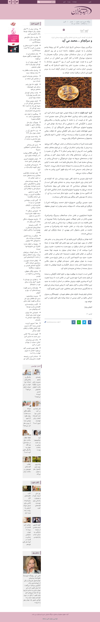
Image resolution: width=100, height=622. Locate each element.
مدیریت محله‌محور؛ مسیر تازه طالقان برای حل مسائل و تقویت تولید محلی (32, 298)
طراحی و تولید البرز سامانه (50, 618)
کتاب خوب (35, 482)
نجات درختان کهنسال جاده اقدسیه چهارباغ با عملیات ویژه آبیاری (32, 95)
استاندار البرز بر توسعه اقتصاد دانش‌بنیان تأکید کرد (31, 357)
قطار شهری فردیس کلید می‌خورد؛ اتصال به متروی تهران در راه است (31, 350)
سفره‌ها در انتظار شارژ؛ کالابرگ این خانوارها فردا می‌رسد (32, 246)
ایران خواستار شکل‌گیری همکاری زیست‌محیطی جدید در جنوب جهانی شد (31, 175)
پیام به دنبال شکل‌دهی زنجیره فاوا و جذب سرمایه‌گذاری (32, 40)
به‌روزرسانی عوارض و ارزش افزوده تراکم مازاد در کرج (32, 167)
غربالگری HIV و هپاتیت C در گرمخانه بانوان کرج (31, 154)
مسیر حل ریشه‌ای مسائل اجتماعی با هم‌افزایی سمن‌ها (32, 147)
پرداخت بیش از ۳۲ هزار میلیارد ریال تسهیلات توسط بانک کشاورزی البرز (31, 31)
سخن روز (36, 552)
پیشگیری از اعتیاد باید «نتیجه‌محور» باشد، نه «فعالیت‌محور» (32, 116)
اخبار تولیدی (36, 366)
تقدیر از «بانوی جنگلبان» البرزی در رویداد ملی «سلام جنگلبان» (32, 194)
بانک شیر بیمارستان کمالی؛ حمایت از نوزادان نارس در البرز (32, 342)
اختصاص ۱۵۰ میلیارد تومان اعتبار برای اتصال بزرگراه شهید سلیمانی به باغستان (32, 316)
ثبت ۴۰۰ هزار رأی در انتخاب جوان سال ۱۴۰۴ (33, 132)
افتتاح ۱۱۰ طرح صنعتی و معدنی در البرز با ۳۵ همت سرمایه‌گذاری (31, 48)
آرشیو (64, 2)
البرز (64, 21)
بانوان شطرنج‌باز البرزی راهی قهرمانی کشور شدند (32, 160)
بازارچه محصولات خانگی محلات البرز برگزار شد (31, 220)
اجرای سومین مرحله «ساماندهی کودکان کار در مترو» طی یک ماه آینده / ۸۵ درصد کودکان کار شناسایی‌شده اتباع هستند (31, 106)
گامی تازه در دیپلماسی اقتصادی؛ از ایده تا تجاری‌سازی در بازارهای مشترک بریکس (32, 204)
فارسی (90, 2)
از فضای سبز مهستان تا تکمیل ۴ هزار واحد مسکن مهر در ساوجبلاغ (31, 282)
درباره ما (69, 2)
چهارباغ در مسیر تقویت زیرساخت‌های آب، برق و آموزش (31, 290)
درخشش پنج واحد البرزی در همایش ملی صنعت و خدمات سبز (31, 78)
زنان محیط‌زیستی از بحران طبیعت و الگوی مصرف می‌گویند (31, 56)
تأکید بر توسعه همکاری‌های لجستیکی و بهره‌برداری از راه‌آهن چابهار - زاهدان (31, 229)
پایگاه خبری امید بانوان (83, 21)
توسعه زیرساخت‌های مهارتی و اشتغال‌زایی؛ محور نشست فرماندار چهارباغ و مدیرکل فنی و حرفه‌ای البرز (32, 185)
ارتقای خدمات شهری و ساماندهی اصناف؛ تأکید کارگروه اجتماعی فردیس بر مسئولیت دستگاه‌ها (32, 264)
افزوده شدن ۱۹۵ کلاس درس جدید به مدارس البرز (32, 335)
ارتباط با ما (74, 2)
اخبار (71, 21)
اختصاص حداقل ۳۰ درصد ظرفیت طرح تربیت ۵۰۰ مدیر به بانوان (32, 213)
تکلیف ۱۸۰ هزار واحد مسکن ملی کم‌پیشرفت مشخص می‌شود (32, 87)
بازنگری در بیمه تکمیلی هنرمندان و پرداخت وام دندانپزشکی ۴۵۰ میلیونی (32, 238)
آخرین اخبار (35, 23)
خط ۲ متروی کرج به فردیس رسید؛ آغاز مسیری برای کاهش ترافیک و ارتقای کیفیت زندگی (31, 327)
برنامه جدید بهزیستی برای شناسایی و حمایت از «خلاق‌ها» (32, 139)
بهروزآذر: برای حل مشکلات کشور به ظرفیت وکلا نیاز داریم (32, 125)
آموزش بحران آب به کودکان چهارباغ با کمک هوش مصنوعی (32, 64)
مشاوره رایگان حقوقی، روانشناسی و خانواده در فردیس (32, 274)
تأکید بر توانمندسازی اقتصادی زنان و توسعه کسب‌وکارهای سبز (32, 307)
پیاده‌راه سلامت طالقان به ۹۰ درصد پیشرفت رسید (31, 71)
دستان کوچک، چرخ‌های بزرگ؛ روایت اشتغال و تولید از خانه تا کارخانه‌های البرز (31, 255)
